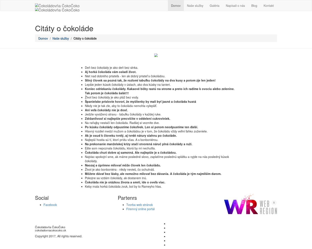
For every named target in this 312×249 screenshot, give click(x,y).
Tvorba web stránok (139, 205)
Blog (254, 5)
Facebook (50, 205)
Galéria (214, 5)
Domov (176, 5)
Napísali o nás (235, 5)
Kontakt (269, 5)
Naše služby (195, 5)
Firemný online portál (140, 209)
